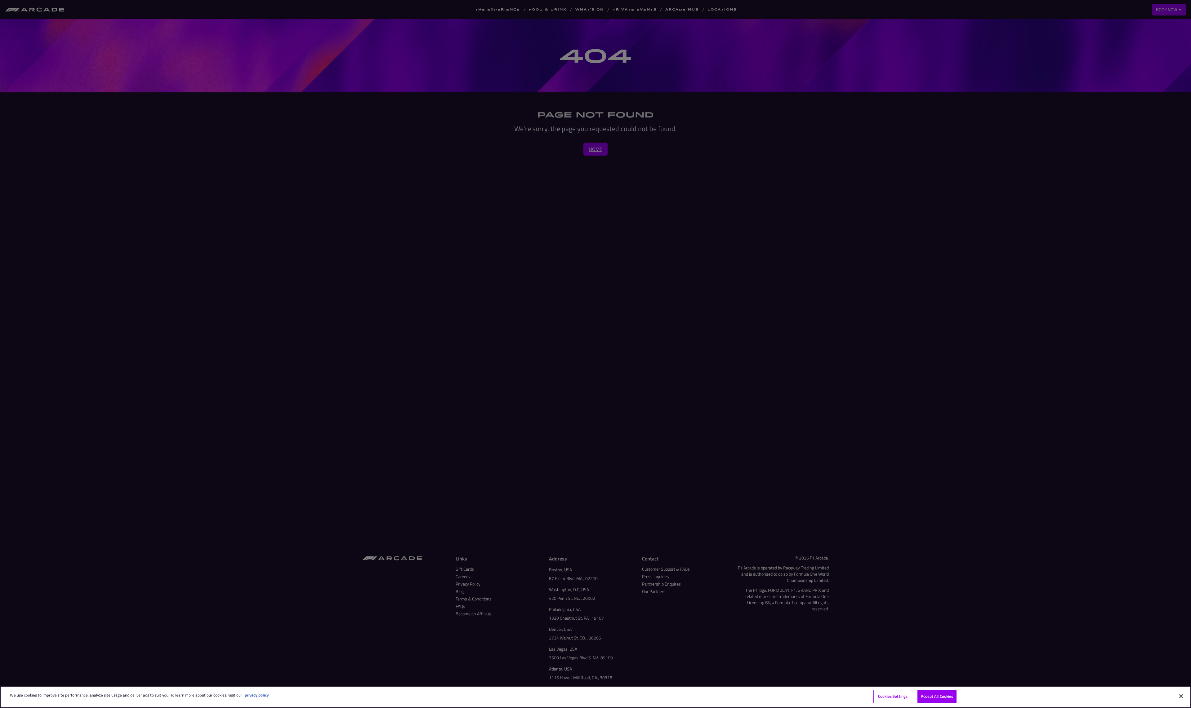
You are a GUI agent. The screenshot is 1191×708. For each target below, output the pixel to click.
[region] (595, 697)
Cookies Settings (893, 696)
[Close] (1181, 696)
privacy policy (257, 695)
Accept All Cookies (937, 696)
